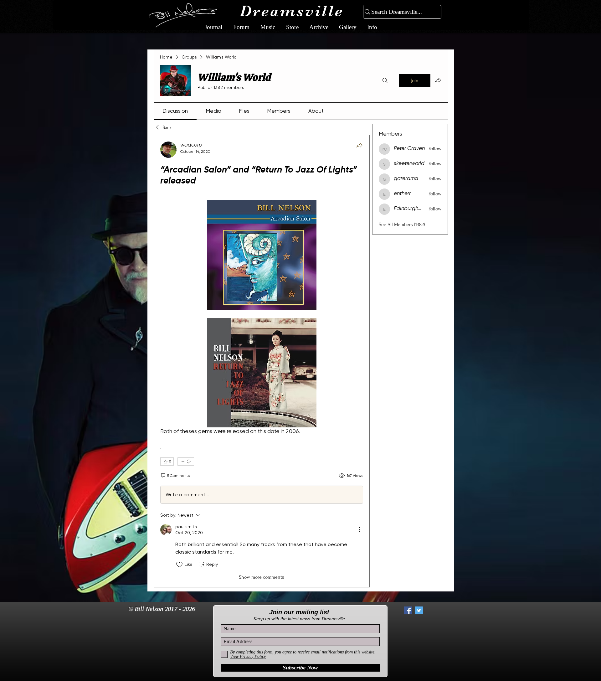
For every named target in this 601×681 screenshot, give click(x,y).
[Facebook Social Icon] (408, 610)
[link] (175, 111)
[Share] (359, 145)
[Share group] (438, 80)
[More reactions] (185, 461)
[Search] (385, 80)
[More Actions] (359, 530)
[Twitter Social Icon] (419, 610)
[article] (262, 361)
